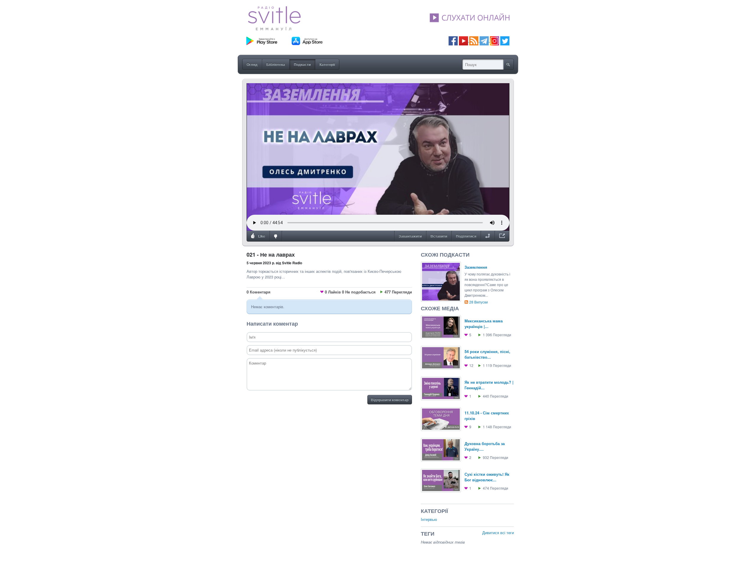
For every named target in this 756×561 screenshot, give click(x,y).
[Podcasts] (473, 40)
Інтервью (429, 519)
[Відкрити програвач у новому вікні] (502, 236)
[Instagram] (494, 40)
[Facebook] (453, 40)
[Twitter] (504, 40)
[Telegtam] (484, 40)
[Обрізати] (488, 236)
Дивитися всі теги (498, 532)
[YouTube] (464, 40)
